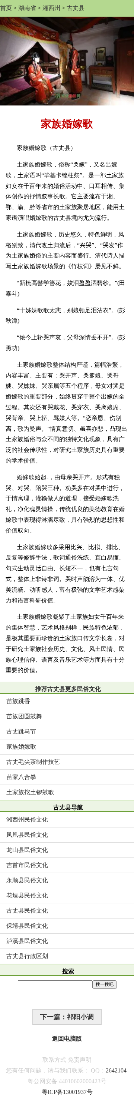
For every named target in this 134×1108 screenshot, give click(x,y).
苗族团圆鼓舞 (24, 716)
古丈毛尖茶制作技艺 (33, 762)
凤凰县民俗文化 (27, 835)
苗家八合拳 (21, 777)
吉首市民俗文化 (27, 865)
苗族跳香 (18, 701)
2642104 (116, 1070)
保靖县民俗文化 (27, 926)
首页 (6, 8)
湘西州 (51, 8)
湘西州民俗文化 (27, 819)
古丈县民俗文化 (27, 910)
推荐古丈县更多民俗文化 (68, 689)
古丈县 (75, 8)
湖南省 (27, 8)
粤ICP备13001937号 (67, 1092)
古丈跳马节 (21, 731)
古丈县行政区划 (27, 956)
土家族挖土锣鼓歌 (30, 792)
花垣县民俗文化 (27, 895)
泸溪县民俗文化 (27, 941)
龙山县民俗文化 (27, 850)
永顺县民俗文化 (27, 880)
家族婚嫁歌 (21, 746)
